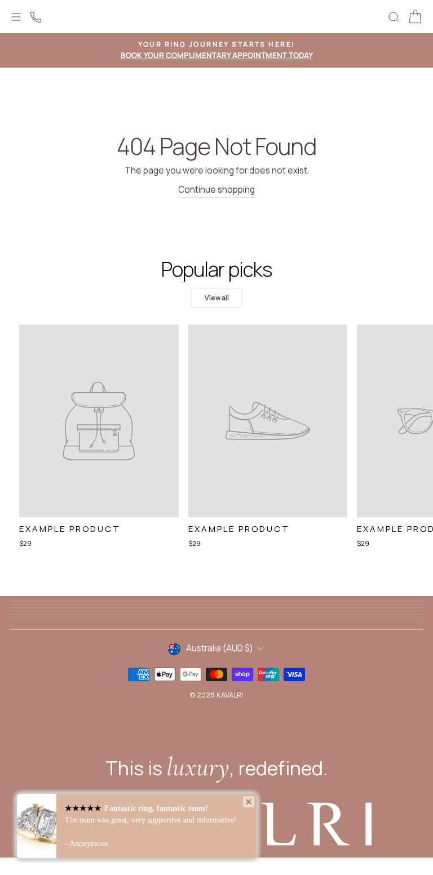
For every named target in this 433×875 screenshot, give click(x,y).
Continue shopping (216, 190)
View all (217, 298)
